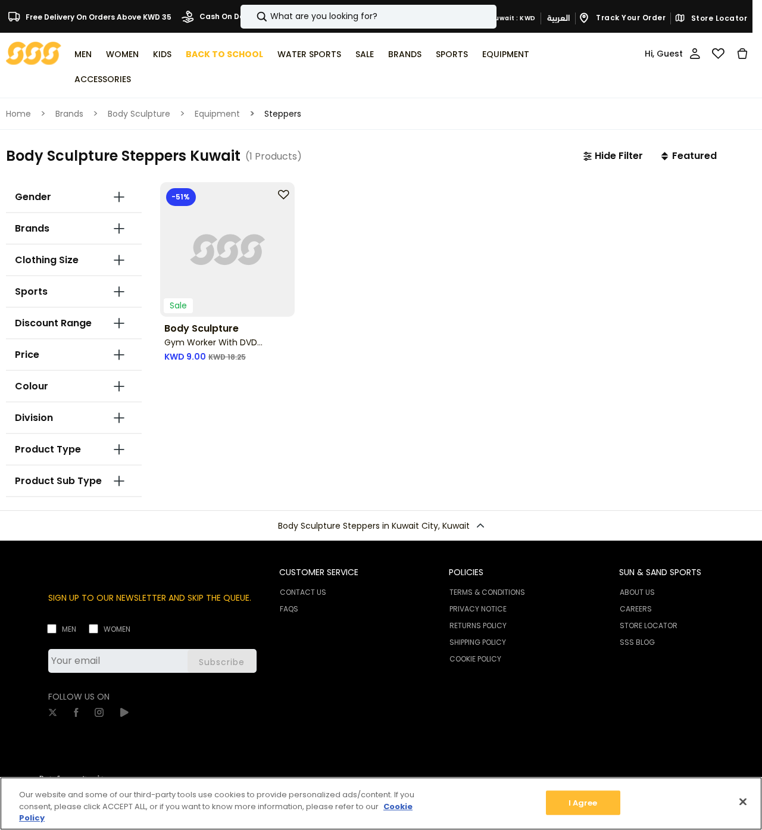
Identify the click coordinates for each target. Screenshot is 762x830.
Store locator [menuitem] (648, 625)
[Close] (743, 801)
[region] (381, 803)
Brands (69, 113)
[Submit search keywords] (252, 17)
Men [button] (83, 54)
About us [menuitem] (637, 592)
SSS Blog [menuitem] (637, 642)
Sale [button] (364, 54)
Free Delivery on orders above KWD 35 (97, 16)
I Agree (583, 802)
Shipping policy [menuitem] (477, 642)
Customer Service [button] (318, 572)
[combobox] (368, 17)
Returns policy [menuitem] (478, 625)
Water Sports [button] (309, 54)
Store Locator (718, 18)
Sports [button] (452, 54)
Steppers (282, 113)
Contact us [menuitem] (303, 592)
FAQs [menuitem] (289, 609)
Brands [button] (404, 54)
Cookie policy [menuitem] (475, 659)
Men (69, 629)
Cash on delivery (231, 16)
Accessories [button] (102, 79)
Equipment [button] (505, 54)
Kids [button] (162, 54)
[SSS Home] (33, 53)
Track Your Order (630, 18)
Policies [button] (466, 572)
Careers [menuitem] (636, 609)
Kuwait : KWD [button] (512, 18)
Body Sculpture (139, 113)
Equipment (217, 113)
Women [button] (122, 54)
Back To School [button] (224, 54)
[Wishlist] (718, 53)
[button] (613, 156)
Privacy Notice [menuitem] (478, 609)
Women (117, 629)
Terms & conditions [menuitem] (487, 592)
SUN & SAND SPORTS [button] (660, 572)
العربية (558, 18)
